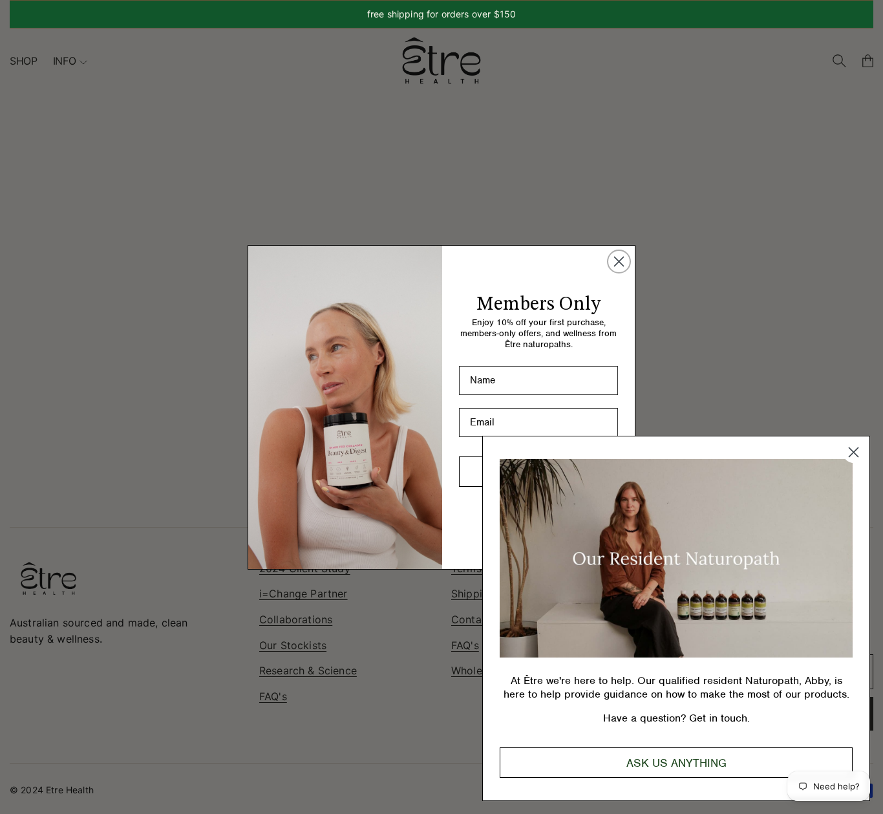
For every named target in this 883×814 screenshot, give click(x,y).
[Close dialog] (619, 261)
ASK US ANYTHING (676, 763)
